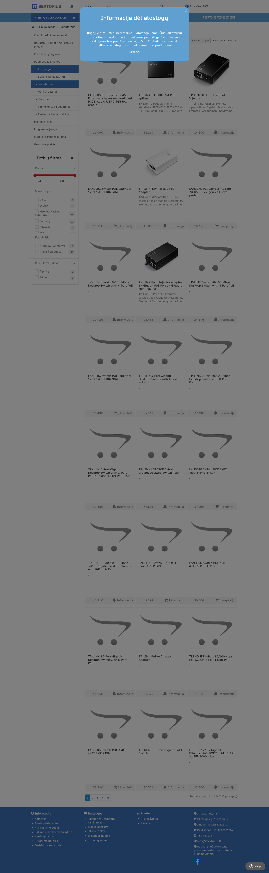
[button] (185, 11)
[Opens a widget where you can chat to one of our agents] (255, 866)
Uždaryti (134, 52)
